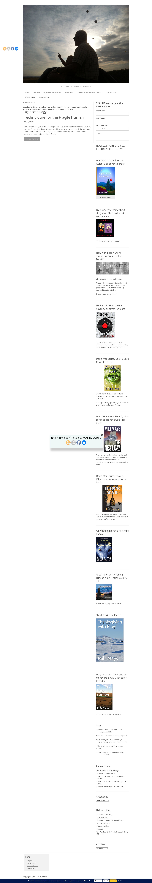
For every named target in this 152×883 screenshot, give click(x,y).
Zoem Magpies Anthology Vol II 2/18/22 (112, 742)
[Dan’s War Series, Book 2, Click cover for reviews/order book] (112, 498)
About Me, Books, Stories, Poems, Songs (47, 93)
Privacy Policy (30, 97)
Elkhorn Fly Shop (102, 826)
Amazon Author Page (104, 814)
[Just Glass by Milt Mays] (105, 237)
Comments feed (32, 866)
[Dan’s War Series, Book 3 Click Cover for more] (112, 378)
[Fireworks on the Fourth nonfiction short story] (112, 275)
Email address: (101, 126)
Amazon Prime (101, 817)
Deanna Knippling (103, 823)
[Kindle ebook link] (105, 339)
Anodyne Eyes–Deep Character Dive (109, 786)
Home (27, 93)
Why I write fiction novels (106, 773)
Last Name (100, 118)
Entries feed (31, 863)
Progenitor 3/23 (106, 732)
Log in (29, 861)
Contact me (69, 93)
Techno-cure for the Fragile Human (54, 117)
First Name (100, 111)
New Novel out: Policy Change (107, 771)
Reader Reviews (44, 97)
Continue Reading (32, 139)
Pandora (99, 829)
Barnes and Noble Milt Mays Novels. (110, 820)
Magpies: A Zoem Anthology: (114, 752)
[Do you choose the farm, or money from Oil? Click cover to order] (104, 711)
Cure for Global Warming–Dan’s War (90, 93)
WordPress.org (32, 868)
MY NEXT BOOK (111, 93)
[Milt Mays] (76, 79)
